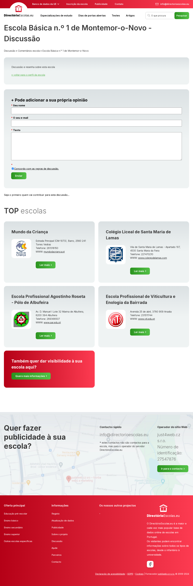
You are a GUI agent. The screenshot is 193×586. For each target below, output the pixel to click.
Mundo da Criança (29, 231)
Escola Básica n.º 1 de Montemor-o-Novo (65, 50)
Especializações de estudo (56, 15)
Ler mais (45, 264)
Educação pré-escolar (15, 513)
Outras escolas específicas (18, 541)
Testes (116, 15)
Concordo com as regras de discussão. (36, 168)
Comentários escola (29, 50)
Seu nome (19, 105)
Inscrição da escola (77, 4)
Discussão (9, 50)
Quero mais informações (30, 376)
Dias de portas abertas (92, 15)
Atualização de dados (63, 520)
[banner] (18, 10)
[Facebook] (150, 564)
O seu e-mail (20, 117)
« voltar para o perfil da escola (28, 74)
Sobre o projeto (60, 534)
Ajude (54, 548)
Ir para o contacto (172, 468)
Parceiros (57, 554)
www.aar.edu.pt (52, 322)
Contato (119, 4)
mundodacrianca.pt (54, 251)
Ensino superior (12, 534)
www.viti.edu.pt (146, 318)
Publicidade (101, 4)
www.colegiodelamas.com (152, 257)
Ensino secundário (13, 527)
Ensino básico (11, 520)
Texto (16, 130)
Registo (56, 513)
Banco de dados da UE (44, 4)
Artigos (130, 15)
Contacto (56, 561)
